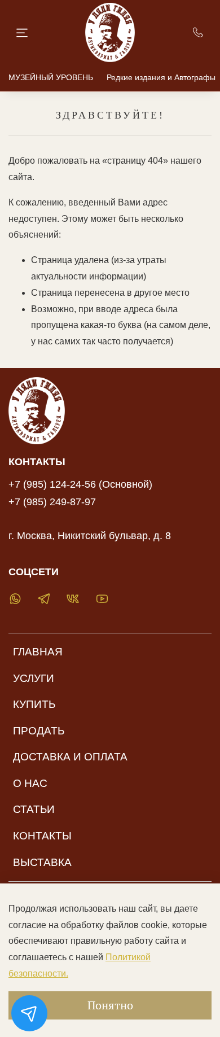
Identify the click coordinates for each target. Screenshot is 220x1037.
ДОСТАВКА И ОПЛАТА (70, 757)
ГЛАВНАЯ (38, 652)
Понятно (110, 1005)
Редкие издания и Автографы (161, 77)
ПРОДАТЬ (38, 731)
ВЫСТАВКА (42, 862)
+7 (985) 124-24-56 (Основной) (80, 484)
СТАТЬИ (34, 809)
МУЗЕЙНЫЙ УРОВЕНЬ (50, 77)
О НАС (30, 783)
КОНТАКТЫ (42, 836)
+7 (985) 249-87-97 (52, 501)
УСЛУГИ (33, 678)
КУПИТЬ (34, 704)
